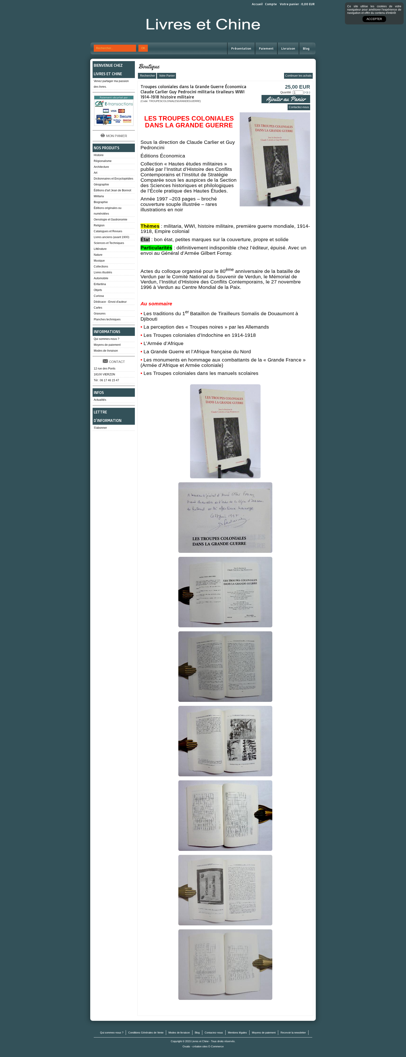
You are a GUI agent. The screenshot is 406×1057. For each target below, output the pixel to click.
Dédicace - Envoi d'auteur (110, 301)
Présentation (241, 48)
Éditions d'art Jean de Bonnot (112, 190)
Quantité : (286, 92)
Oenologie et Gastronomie (110, 219)
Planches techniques (107, 319)
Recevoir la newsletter (293, 1032)
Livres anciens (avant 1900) (111, 237)
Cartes (98, 307)
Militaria (99, 196)
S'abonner (100, 427)
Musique (99, 260)
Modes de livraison (106, 350)
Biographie (101, 202)
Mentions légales (237, 1032)
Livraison (288, 48)
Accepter (374, 19)
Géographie (101, 184)
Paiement (266, 48)
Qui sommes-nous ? (106, 339)
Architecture (101, 167)
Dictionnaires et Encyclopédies (113, 178)
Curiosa (99, 296)
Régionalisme (103, 161)
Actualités (100, 399)
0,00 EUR (308, 4)
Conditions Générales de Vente (146, 1032)
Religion (99, 225)
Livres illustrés (103, 272)
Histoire (99, 155)
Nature (98, 254)
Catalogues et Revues (108, 231)
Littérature (100, 249)
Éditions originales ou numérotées (107, 210)
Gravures (99, 313)
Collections (101, 266)
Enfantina (100, 284)
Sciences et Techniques (109, 243)
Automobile (101, 278)
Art (95, 172)
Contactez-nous (214, 1032)
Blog (306, 48)
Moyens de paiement (107, 344)
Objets (98, 290)
